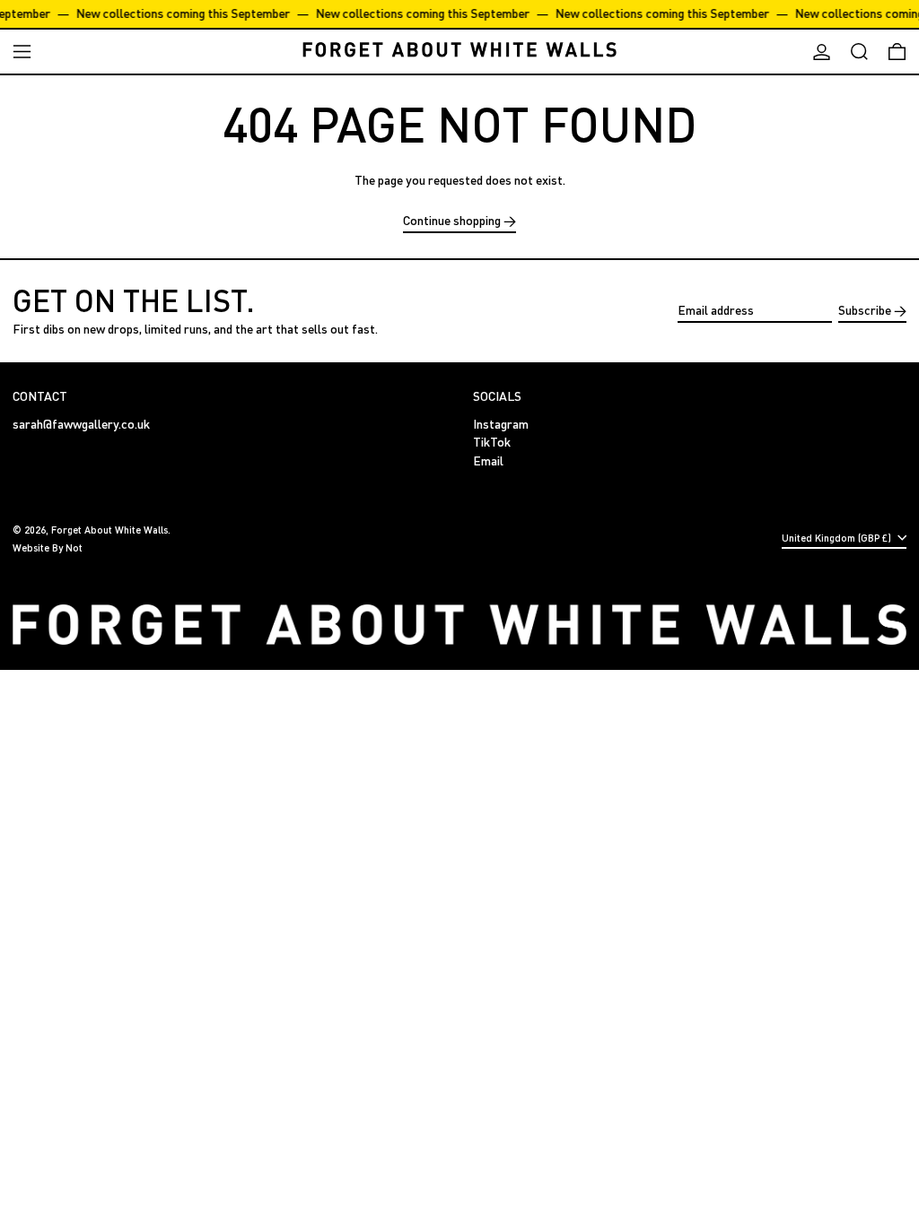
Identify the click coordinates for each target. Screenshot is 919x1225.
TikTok (492, 442)
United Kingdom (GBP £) (838, 537)
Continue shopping (452, 220)
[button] (859, 52)
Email (488, 461)
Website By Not (48, 547)
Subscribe (864, 309)
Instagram (501, 424)
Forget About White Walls (109, 529)
